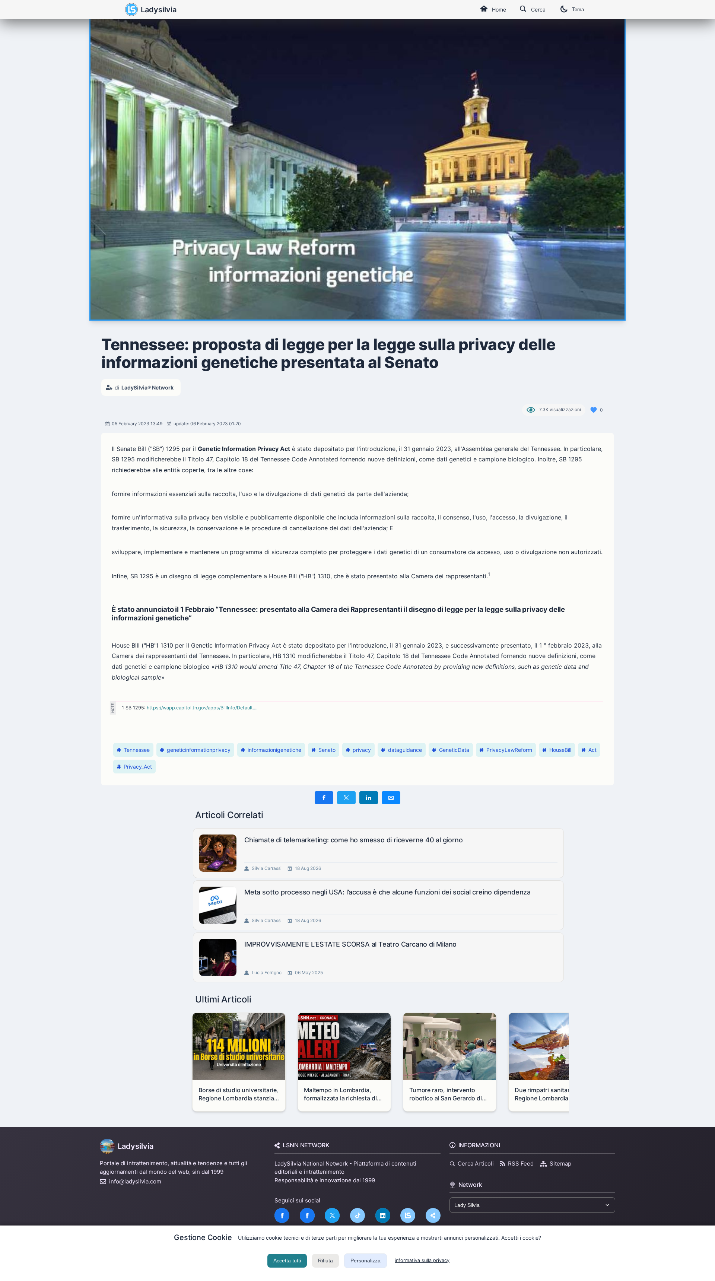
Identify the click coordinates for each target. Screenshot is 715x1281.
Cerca (538, 9)
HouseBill (560, 750)
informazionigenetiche (274, 750)
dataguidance (405, 750)
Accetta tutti (287, 1260)
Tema (578, 9)
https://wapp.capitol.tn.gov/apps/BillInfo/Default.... (202, 708)
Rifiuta (325, 1260)
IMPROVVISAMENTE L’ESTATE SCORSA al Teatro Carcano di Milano (350, 944)
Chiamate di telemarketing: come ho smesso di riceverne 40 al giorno (353, 840)
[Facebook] (281, 1215)
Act (592, 750)
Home (499, 9)
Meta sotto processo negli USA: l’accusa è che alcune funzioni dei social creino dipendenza (387, 892)
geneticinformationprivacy (199, 750)
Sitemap (560, 1163)
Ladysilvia (159, 9)
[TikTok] (357, 1215)
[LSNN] (407, 1215)
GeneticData (454, 750)
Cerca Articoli (476, 1163)
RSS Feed (521, 1163)
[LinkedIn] (382, 1215)
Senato (327, 750)
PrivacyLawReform (509, 750)
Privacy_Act (138, 766)
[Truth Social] (433, 1215)
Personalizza (365, 1260)
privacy (362, 750)
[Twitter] (332, 1215)
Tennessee (137, 750)
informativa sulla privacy (422, 1260)
